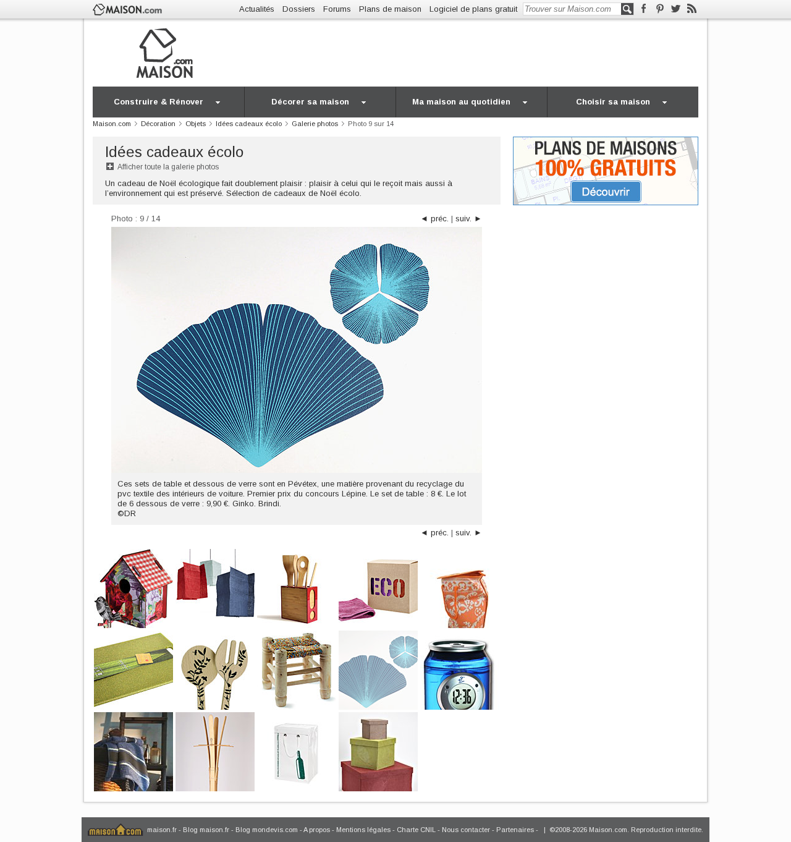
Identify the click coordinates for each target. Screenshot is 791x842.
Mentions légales (363, 829)
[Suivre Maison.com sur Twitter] (675, 9)
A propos (316, 829)
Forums (337, 9)
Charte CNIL (416, 829)
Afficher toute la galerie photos (168, 167)
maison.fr (162, 829)
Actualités (256, 9)
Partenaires (515, 829)
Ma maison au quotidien (461, 101)
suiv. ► (468, 218)
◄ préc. (434, 218)
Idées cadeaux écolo (174, 151)
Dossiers (298, 9)
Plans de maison (390, 9)
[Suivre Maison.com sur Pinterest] (659, 9)
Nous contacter (466, 829)
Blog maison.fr (206, 829)
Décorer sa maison (310, 101)
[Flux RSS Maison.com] (691, 9)
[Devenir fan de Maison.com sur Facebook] (643, 9)
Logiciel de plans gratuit (473, 9)
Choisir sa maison (613, 101)
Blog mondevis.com (266, 829)
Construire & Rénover (158, 101)
